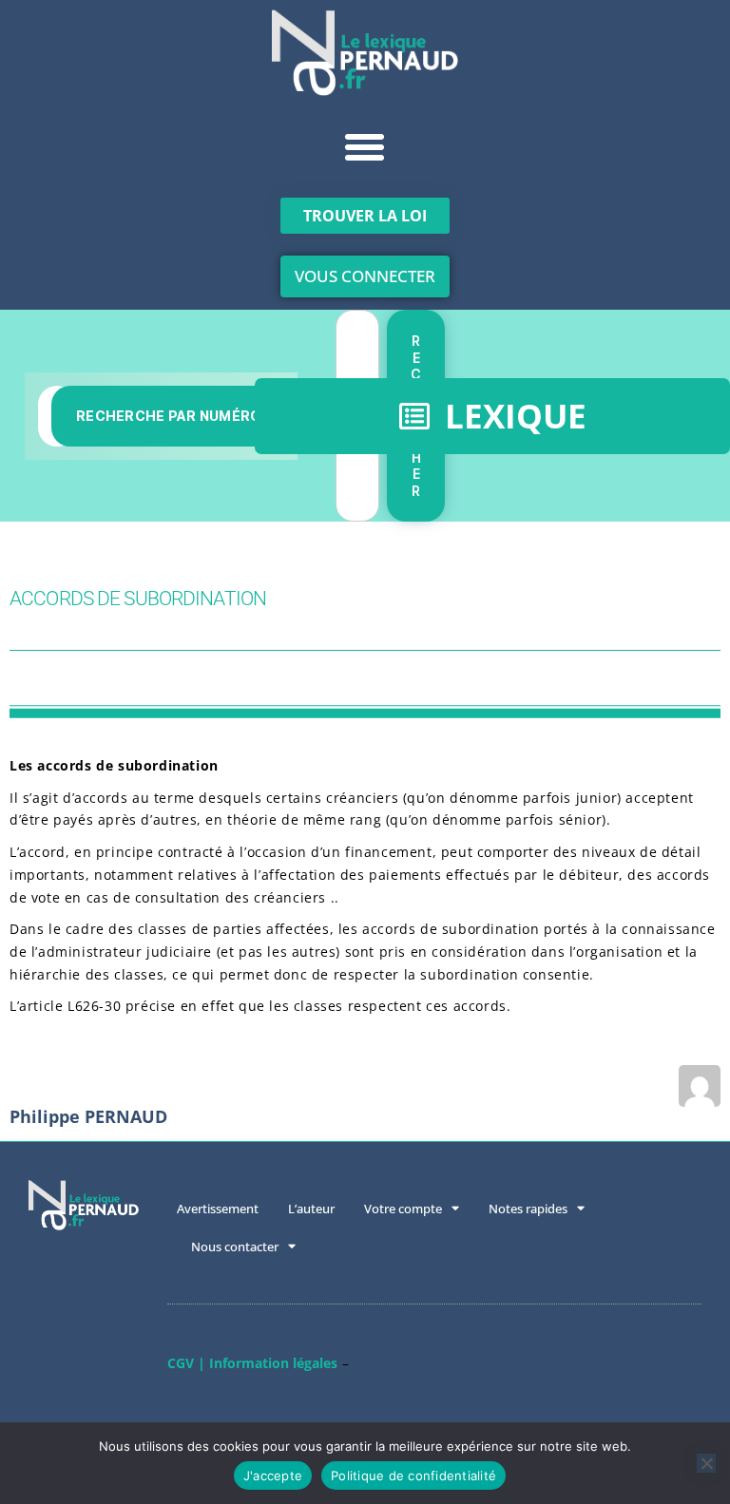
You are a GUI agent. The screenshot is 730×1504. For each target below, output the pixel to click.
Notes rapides (528, 1208)
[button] (365, 147)
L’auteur (311, 1208)
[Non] (706, 1463)
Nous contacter (235, 1246)
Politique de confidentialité (413, 1475)
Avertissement (218, 1208)
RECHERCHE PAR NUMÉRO (168, 416)
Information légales (273, 1363)
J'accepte (272, 1475)
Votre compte (403, 1208)
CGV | (186, 1363)
